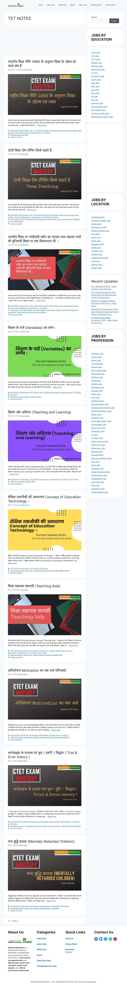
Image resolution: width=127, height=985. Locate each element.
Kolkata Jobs (96, 268)
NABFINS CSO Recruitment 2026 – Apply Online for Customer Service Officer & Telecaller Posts (105, 311)
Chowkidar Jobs (97, 482)
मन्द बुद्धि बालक (55, 908)
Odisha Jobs (96, 224)
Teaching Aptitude (21, 308)
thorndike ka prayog (17, 826)
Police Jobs (83, 5)
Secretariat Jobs (97, 431)
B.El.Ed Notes (23, 130)
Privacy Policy (71, 944)
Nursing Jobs (96, 357)
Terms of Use (110, 5)
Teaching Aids (27, 655)
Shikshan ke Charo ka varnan (20, 397)
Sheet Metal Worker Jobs (101, 421)
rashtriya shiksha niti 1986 (68, 130)
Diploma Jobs (96, 63)
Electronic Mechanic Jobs (101, 411)
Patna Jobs (95, 241)
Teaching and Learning (17, 481)
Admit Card (62, 5)
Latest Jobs (51, 5)
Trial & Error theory (54, 826)
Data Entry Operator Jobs (101, 458)
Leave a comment (16, 137)
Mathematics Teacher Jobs (102, 117)
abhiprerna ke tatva (45, 737)
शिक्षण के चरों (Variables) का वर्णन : (32, 327)
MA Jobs (94, 100)
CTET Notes (14, 310)
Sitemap (68, 952)
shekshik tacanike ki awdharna (44, 571)
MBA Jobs (95, 86)
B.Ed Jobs (95, 83)
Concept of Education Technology (21, 571)
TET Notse (54, 217)
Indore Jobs (96, 248)
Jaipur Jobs (96, 237)
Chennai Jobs (97, 265)
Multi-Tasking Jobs (98, 371)
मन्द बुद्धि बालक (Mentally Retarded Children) (41, 841)
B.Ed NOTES (14, 130)
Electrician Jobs (97, 401)
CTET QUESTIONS (25, 310)
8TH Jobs (95, 56)
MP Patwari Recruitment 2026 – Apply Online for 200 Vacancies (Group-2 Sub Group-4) (104, 295)
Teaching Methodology (22, 217)
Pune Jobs (95, 261)
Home (40, 5)
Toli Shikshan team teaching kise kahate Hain (41, 219)
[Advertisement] (44, 41)
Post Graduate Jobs (99, 107)
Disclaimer (69, 949)
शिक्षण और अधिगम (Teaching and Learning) (39, 412)
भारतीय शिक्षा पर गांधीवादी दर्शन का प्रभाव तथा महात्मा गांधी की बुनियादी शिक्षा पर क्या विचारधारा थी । (44, 239)
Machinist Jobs (97, 418)
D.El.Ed (46, 130)
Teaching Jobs (96, 5)
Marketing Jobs (97, 387)
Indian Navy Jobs (98, 448)
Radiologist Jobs (97, 489)
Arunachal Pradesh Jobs (101, 221)
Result (72, 5)
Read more (42, 125)
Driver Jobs (95, 465)
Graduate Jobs (97, 103)
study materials (64, 215)
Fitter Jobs (95, 398)
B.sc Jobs (95, 90)
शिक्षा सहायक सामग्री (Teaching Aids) (34, 586)
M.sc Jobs (95, 93)
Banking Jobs (96, 384)
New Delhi (95, 234)
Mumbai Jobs (96, 254)
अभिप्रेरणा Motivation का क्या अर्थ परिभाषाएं (37, 670)
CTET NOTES (38, 130)
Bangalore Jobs (97, 244)
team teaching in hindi (17, 219)
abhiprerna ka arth (16, 737)
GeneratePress (91, 982)
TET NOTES (46, 133)
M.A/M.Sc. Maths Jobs (100, 113)
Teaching (27, 133)
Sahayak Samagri (16, 655)
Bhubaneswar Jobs (99, 227)
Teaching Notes (36, 133)
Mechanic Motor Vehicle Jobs (103, 408)
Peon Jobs (95, 485)
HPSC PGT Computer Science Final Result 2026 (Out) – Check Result (104, 303)
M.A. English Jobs (98, 110)
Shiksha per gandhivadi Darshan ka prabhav (31, 312)
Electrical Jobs (97, 66)
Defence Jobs (97, 452)
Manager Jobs (97, 391)
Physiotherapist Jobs (99, 492)
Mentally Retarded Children (42, 908)
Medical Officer (97, 455)
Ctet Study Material (39, 310)
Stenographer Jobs (98, 425)
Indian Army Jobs (98, 445)
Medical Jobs (96, 367)
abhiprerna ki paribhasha (61, 737)
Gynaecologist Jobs (99, 475)
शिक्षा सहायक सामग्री (57, 655)
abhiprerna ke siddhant (31, 737)
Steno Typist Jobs (98, 428)
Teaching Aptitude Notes (57, 651)
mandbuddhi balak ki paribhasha (21, 908)
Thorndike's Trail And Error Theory (36, 826)
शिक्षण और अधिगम (30, 481)
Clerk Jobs (95, 462)
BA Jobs (94, 97)
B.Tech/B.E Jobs (97, 76)
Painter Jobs (96, 414)
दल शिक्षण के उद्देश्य (18, 221)
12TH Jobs (95, 59)
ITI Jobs (94, 73)
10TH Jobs (95, 53)
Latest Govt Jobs (44, 960)
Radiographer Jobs (98, 479)
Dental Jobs (96, 381)
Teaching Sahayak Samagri (42, 655)
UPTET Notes (12, 394)
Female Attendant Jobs (100, 472)
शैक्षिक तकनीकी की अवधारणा (62, 571)
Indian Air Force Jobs (99, 441)
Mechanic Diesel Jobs (100, 404)
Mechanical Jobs (98, 69)
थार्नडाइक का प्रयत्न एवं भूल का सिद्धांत (71, 826)
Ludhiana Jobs (97, 251)
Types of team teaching (64, 219)
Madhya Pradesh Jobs (100, 231)
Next (16, 921)
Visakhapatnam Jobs (100, 258)
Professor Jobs (97, 354)
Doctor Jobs (96, 360)
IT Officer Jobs (97, 438)
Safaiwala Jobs (97, 469)
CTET (31, 130)
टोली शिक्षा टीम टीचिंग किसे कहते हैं (29, 150)
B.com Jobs (96, 80)
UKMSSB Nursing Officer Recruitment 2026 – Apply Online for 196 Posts (104, 320)
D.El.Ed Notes (53, 130)
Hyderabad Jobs (98, 217)
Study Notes (19, 133)
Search (94, 17)
